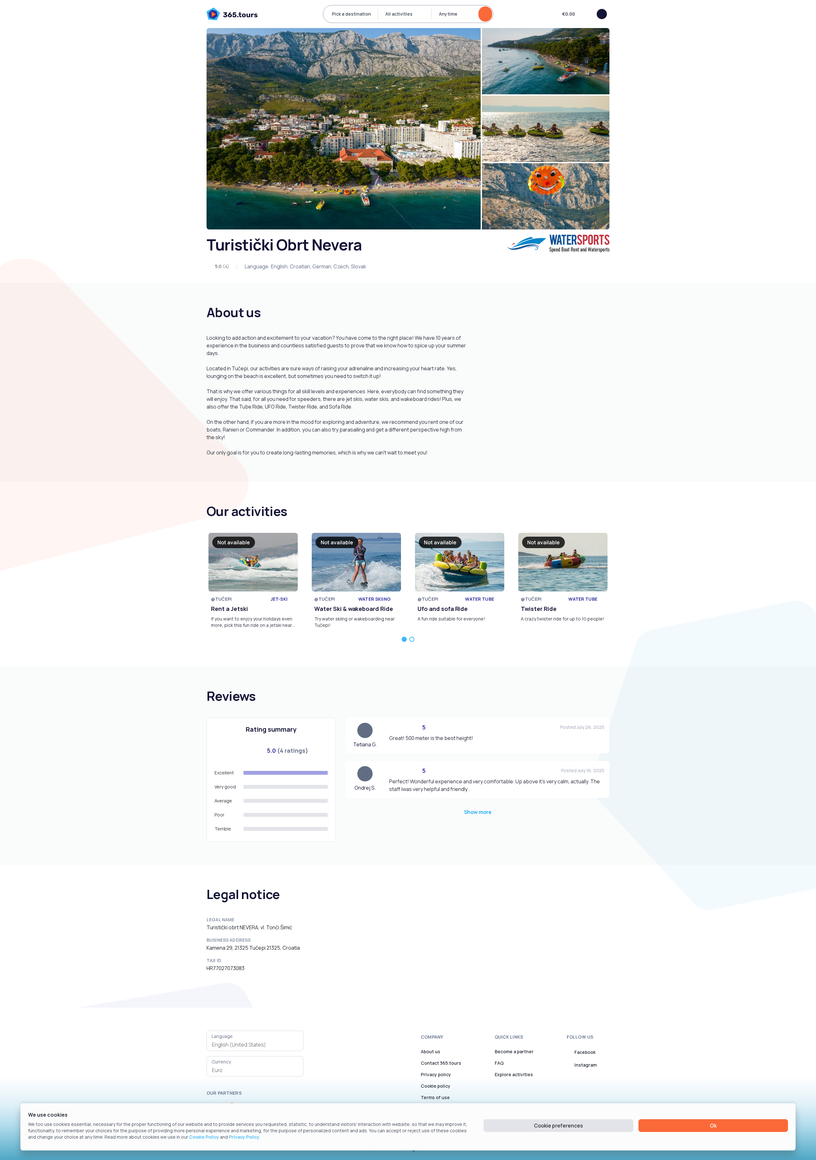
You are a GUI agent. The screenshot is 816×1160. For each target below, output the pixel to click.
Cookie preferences (558, 1125)
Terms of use (435, 1097)
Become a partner (514, 1051)
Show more (478, 812)
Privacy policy (436, 1074)
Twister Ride (539, 609)
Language (222, 1036)
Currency (221, 1062)
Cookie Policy (204, 1137)
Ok (713, 1125)
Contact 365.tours (441, 1063)
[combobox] (255, 1044)
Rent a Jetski (229, 609)
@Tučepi (221, 599)
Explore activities (514, 1074)
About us (430, 1051)
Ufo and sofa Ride (443, 609)
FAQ (499, 1063)
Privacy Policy (244, 1137)
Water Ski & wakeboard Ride (353, 609)
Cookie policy (435, 1086)
